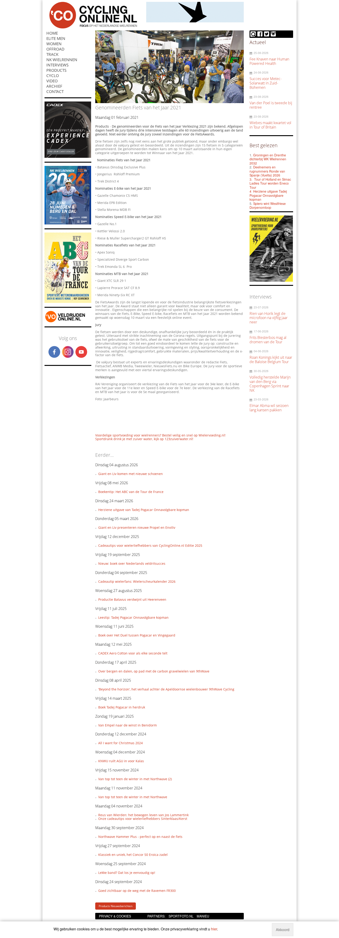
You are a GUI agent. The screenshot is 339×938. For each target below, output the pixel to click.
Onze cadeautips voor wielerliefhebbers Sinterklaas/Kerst (142, 818)
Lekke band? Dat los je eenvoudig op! (126, 872)
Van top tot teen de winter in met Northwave (132, 797)
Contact (55, 91)
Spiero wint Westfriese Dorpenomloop (268, 205)
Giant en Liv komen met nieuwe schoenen (130, 474)
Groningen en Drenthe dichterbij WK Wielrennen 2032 (268, 159)
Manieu (203, 916)
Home (52, 33)
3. (251, 179)
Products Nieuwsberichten (115, 906)
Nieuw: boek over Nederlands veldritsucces (131, 563)
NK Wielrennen (61, 59)
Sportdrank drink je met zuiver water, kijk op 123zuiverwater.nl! (144, 439)
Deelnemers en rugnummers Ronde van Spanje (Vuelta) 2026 (267, 171)
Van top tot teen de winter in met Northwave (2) (135, 779)
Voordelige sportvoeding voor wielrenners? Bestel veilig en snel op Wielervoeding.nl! (160, 435)
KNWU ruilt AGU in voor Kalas (121, 761)
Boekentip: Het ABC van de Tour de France (131, 492)
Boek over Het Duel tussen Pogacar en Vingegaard (136, 635)
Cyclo (52, 75)
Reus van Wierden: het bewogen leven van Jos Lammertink (143, 815)
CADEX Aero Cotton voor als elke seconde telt (132, 653)
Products (56, 70)
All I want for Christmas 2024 (120, 743)
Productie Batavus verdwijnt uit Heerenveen (132, 599)
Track (52, 54)
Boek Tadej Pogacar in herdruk (121, 707)
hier (214, 929)
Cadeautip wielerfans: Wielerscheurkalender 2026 (136, 581)
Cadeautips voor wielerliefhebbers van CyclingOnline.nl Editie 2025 (150, 545)
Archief (54, 86)
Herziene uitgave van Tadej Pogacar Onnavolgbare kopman (143, 510)
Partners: (156, 916)
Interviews (57, 65)
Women (54, 43)
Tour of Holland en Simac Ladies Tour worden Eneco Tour (270, 183)
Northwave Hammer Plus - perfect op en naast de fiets (140, 836)
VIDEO (52, 81)
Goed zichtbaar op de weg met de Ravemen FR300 (137, 890)
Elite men (55, 38)
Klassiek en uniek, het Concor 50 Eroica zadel (133, 854)
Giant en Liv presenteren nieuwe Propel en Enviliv (136, 527)
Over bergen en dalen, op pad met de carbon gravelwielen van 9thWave (153, 671)
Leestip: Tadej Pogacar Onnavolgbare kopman (133, 617)
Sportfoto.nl (181, 916)
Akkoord (282, 929)
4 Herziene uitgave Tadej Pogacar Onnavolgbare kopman (268, 195)
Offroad (55, 49)
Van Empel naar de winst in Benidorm (127, 725)
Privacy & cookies (115, 916)
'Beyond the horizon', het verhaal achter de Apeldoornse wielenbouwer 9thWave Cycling (166, 689)
